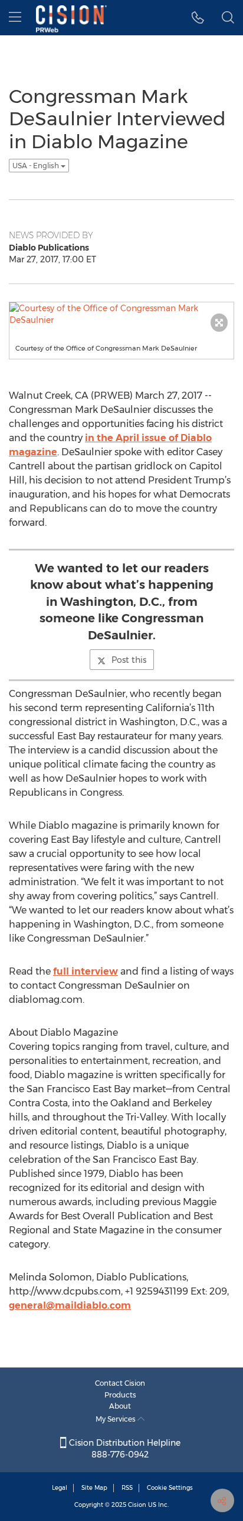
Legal (59, 1488)
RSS (127, 1488)
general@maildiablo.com (70, 1305)
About (120, 1406)
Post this (128, 660)
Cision (137, 1505)
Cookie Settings (170, 1488)
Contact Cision (120, 1383)
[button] (198, 17)
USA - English (36, 165)
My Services (116, 1419)
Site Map (94, 1488)
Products (120, 1394)
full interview (85, 971)
